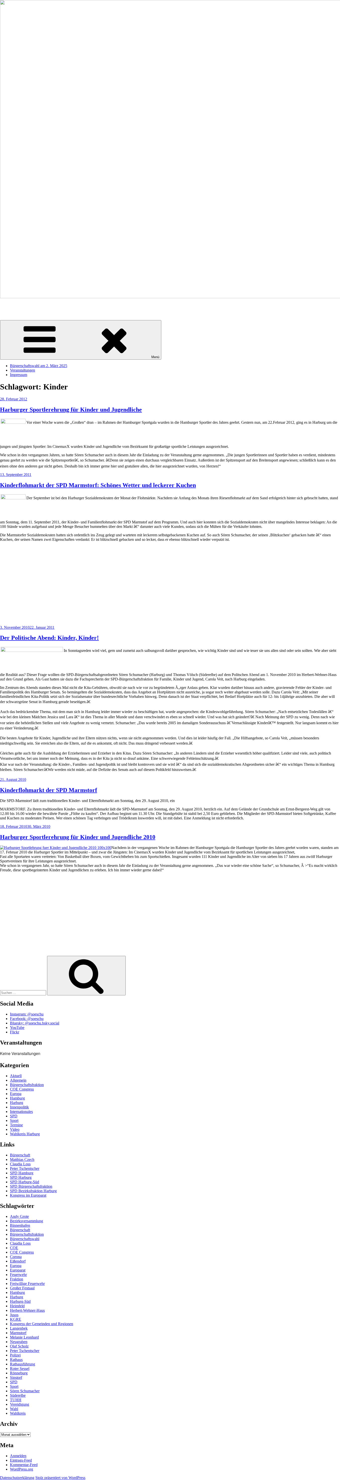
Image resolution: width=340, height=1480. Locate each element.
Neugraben (18, 1342)
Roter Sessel (19, 1368)
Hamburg (17, 1098)
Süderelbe (18, 1395)
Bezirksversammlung (26, 1221)
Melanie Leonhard (24, 1337)
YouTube (17, 1027)
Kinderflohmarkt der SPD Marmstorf (48, 790)
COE (14, 1248)
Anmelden (18, 1456)
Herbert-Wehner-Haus (27, 1310)
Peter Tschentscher (24, 1168)
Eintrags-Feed (21, 1460)
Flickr (14, 1032)
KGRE (15, 1319)
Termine (16, 1125)
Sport (14, 1120)
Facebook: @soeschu (27, 1018)
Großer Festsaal (22, 1288)
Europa (15, 1094)
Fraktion (16, 1279)
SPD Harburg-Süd (24, 1182)
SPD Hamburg (21, 1173)
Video (14, 1129)
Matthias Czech (22, 1159)
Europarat (17, 1270)
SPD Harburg (21, 1177)
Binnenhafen (20, 1225)
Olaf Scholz (19, 1346)
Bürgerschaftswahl (24, 1239)
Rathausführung (22, 1364)
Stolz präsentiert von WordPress (60, 1478)
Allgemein (18, 1080)
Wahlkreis (18, 1413)
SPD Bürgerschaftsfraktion (31, 1186)
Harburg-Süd (20, 1301)
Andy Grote (19, 1216)
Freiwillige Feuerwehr (27, 1283)
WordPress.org (21, 1469)
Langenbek (19, 1328)
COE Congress (22, 1089)
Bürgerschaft (20, 1155)
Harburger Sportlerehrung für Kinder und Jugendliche (71, 409)
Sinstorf (16, 1377)
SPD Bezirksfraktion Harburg (33, 1191)
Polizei (15, 1355)
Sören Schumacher (15, 305)
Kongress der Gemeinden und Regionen (41, 1324)
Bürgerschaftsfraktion (27, 1085)
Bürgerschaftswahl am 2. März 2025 (38, 366)
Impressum (18, 375)
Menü (155, 357)
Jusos (14, 1315)
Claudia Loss (20, 1164)
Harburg (16, 1102)
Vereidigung (19, 1404)
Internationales (21, 1111)
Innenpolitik (19, 1107)
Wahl (14, 1409)
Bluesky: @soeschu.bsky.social (34, 1023)
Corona (16, 1257)
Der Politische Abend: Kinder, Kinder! (49, 637)
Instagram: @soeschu (27, 1014)
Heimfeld (17, 1306)
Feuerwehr (18, 1274)
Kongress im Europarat (28, 1195)
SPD (13, 1116)
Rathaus (16, 1359)
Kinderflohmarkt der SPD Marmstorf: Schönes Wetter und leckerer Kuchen (98, 485)
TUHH (15, 1400)
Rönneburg (19, 1373)
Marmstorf (18, 1333)
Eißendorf (18, 1261)
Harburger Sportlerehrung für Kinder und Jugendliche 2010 (77, 837)
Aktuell (16, 1076)
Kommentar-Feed (24, 1465)
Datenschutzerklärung (17, 1478)
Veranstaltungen (22, 370)
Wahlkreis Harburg (25, 1134)
